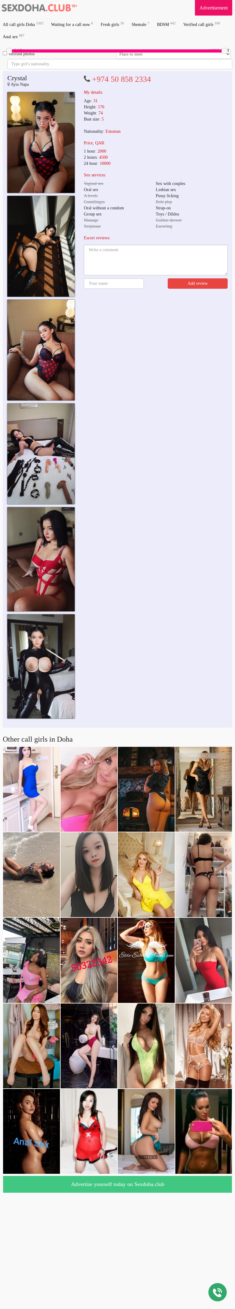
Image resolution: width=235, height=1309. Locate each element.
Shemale (140, 24)
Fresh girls (112, 24)
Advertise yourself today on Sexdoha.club (117, 1184)
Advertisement (214, 7)
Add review (198, 283)
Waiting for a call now (72, 24)
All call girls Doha (23, 24)
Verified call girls (201, 24)
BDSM (166, 24)
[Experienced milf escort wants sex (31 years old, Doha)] (41, 142)
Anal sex (13, 36)
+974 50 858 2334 (121, 79)
